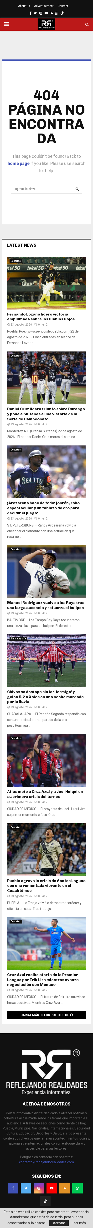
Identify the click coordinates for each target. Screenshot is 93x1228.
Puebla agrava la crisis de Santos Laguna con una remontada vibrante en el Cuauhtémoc (46, 885)
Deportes (16, 261)
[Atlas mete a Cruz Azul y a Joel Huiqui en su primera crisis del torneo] (46, 760)
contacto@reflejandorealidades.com (46, 1162)
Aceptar (59, 1223)
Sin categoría (18, 638)
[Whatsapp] (77, 1188)
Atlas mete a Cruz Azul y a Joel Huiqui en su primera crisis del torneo (45, 794)
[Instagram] (39, 1188)
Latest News (21, 245)
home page (19, 163)
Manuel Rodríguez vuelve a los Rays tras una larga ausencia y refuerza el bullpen (45, 605)
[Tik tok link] (62, 13)
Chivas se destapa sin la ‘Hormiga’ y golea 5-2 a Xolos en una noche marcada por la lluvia (45, 697)
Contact (63, 6)
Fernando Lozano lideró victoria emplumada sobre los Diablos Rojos (41, 317)
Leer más (79, 1223)
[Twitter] (26, 1188)
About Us (24, 6)
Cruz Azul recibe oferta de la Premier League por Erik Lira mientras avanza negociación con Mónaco (43, 979)
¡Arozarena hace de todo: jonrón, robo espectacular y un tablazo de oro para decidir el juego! (43, 508)
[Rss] (64, 1188)
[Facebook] (13, 1188)
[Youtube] (51, 1188)
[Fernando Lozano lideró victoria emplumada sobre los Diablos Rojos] (46, 283)
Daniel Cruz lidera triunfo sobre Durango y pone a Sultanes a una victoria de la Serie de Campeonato (46, 414)
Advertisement (44, 6)
